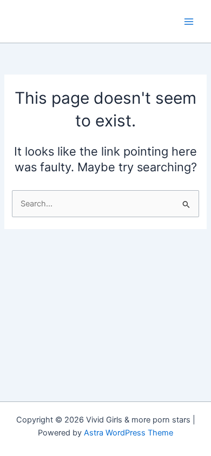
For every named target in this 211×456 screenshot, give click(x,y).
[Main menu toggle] (188, 21)
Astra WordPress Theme (128, 433)
